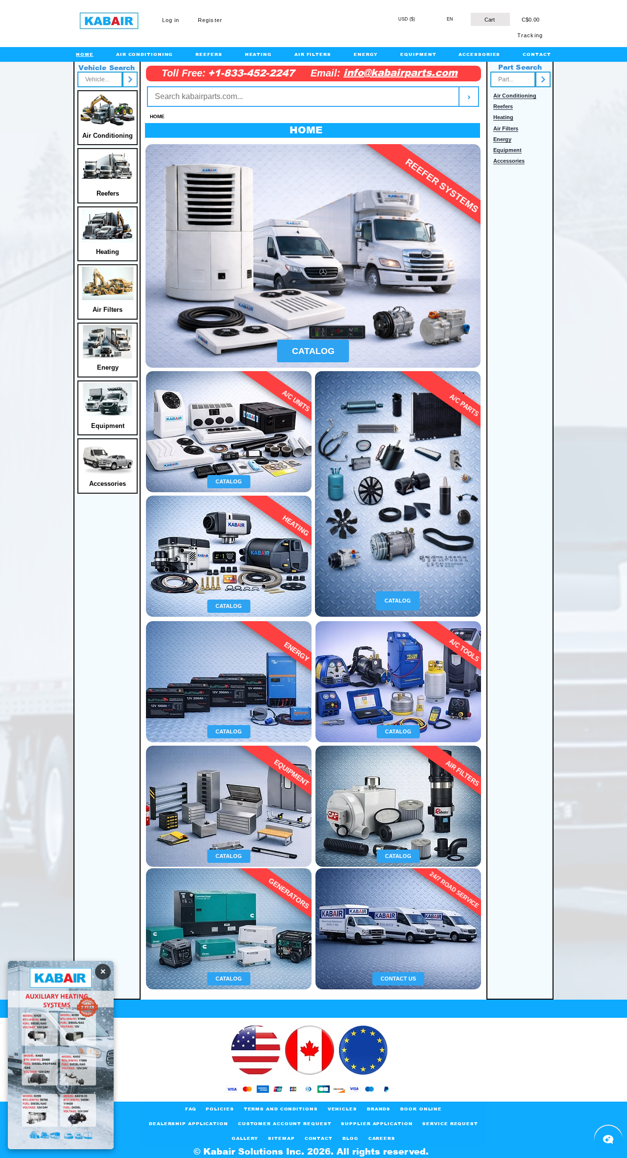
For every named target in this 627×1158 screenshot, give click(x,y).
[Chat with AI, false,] (608, 1139)
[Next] (130, 79)
